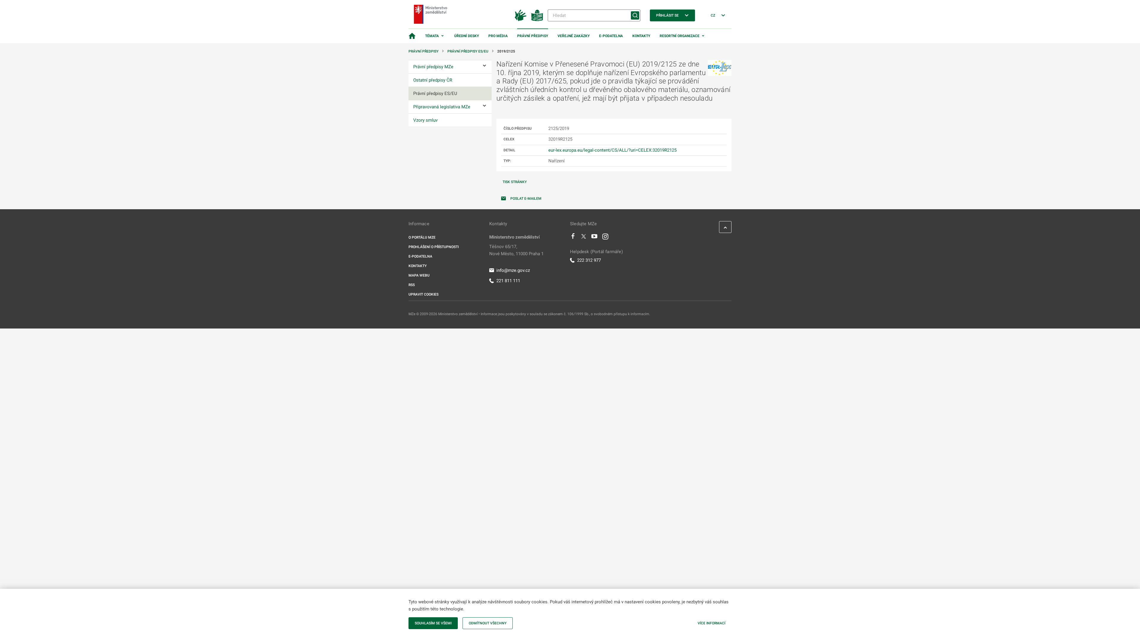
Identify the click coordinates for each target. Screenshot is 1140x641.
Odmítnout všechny (487, 623)
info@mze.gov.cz (513, 270)
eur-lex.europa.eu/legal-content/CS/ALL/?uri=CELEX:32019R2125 (612, 150)
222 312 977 (589, 260)
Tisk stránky (515, 182)
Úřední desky (466, 36)
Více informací (711, 623)
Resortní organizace (679, 36)
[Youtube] (594, 237)
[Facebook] (573, 237)
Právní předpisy (532, 36)
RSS (411, 285)
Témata (432, 36)
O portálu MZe (422, 237)
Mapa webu (419, 275)
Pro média (498, 36)
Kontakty (641, 36)
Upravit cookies (423, 294)
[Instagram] (605, 237)
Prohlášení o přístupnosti (433, 247)
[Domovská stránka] (412, 36)
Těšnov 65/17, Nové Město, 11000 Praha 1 (516, 250)
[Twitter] (584, 237)
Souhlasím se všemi (433, 623)
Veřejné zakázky (574, 36)
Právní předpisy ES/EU (467, 51)
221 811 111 (508, 280)
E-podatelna (611, 36)
